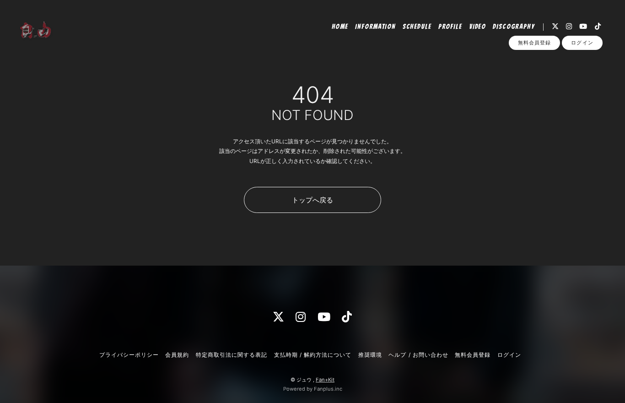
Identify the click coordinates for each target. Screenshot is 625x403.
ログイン (582, 42)
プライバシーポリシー (129, 354)
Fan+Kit (325, 379)
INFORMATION (375, 26)
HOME (340, 26)
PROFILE (450, 26)
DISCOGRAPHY (514, 26)
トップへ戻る (312, 200)
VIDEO (477, 26)
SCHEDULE (417, 26)
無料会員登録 (534, 42)
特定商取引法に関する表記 (231, 354)
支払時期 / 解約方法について (313, 354)
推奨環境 (370, 354)
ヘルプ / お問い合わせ (418, 354)
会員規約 (177, 354)
